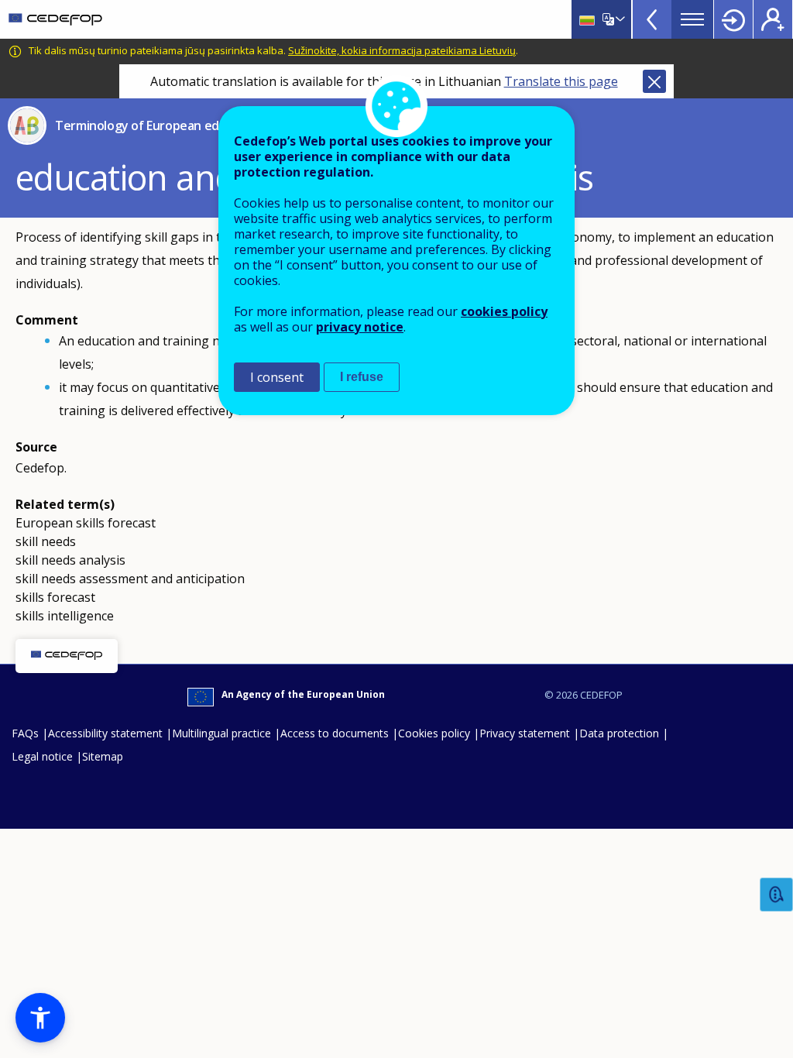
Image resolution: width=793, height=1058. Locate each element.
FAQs (25, 733)
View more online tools (652, 19)
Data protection (619, 733)
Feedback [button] (776, 895)
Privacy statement (524, 733)
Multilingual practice (221, 733)
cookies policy (504, 311)
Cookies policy (434, 733)
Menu (692, 19)
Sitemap (102, 756)
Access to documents (334, 733)
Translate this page (561, 81)
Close (654, 81)
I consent (277, 377)
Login (733, 19)
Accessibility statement (105, 733)
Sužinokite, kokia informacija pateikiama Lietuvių (402, 50)
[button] (40, 1018)
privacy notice (359, 326)
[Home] (55, 19)
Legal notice (42, 756)
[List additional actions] (618, 19)
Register (773, 19)
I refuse (361, 376)
